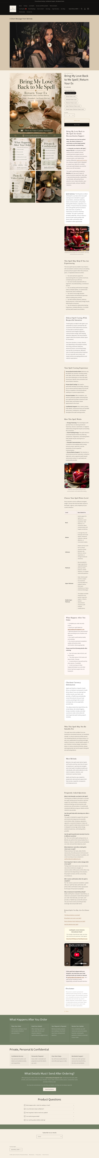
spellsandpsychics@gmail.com (76, 629)
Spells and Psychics (82, 160)
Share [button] (67, 1011)
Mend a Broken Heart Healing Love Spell (74, 921)
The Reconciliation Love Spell (72, 915)
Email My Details (49, 1089)
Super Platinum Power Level (73, 106)
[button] (81, 8)
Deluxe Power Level (71, 96)
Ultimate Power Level (71, 99)
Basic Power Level (70, 93)
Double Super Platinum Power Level (75, 109)
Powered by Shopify (24, 1154)
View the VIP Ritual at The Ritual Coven (76, 939)
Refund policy (31, 1154)
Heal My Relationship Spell (71, 924)
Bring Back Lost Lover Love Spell (72, 918)
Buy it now (77, 124)
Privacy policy (38, 1154)
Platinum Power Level (71, 102)
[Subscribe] (60, 1136)
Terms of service (45, 1154)
